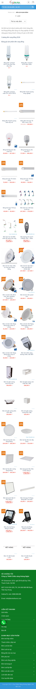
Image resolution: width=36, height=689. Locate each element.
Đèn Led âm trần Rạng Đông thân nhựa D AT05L (27, 325)
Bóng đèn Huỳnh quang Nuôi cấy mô (9, 121)
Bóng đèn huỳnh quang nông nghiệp (27, 92)
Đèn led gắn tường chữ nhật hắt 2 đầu (27, 382)
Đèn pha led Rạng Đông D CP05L (27, 527)
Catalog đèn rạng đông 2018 (10, 37)
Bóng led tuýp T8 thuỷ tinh (9, 208)
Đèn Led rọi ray (6, 649)
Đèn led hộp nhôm (7, 638)
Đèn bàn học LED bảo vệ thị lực (26, 208)
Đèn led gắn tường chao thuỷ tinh (9, 382)
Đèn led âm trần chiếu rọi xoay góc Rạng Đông (9, 267)
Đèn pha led (5, 656)
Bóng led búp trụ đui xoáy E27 (27, 150)
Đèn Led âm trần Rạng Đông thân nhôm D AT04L (9, 325)
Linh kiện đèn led (7, 675)
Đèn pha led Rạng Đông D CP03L (9, 527)
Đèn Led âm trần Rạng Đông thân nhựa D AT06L (9, 354)
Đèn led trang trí (6, 664)
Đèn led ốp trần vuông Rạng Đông (9, 469)
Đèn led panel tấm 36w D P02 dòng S (27, 469)
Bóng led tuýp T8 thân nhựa (26, 179)
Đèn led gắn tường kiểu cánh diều (9, 411)
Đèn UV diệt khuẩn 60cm (26, 556)
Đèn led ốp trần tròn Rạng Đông (9, 440)
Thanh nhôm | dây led (8, 642)
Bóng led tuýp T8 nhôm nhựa (9, 179)
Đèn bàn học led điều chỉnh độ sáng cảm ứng (9, 237)
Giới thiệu (4, 612)
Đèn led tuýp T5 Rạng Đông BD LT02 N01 (26, 498)
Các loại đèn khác (7, 678)
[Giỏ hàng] (32, 2)
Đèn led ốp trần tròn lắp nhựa (27, 440)
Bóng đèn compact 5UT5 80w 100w (26, 63)
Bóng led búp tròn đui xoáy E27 (9, 150)
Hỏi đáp (4, 627)
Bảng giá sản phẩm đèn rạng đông (12, 41)
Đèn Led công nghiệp (8, 660)
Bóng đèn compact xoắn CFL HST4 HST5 (9, 92)
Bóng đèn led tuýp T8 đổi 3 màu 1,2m (26, 121)
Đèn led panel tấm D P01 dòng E (9, 498)
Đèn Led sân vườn (7, 671)
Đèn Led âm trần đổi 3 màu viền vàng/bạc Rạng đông (9, 296)
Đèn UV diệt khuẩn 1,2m (9, 556)
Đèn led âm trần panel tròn (26, 295)
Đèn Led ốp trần (6, 667)
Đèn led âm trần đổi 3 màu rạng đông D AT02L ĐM (26, 267)
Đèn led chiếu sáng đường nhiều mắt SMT (26, 353)
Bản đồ (3, 630)
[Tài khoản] (28, 2)
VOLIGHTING (5, 619)
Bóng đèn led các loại (8, 653)
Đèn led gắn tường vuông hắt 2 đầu (26, 411)
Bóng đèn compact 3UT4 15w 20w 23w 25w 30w (9, 64)
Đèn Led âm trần (6, 646)
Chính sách (5, 616)
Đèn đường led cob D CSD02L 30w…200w (26, 237)
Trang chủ (11, 12)
